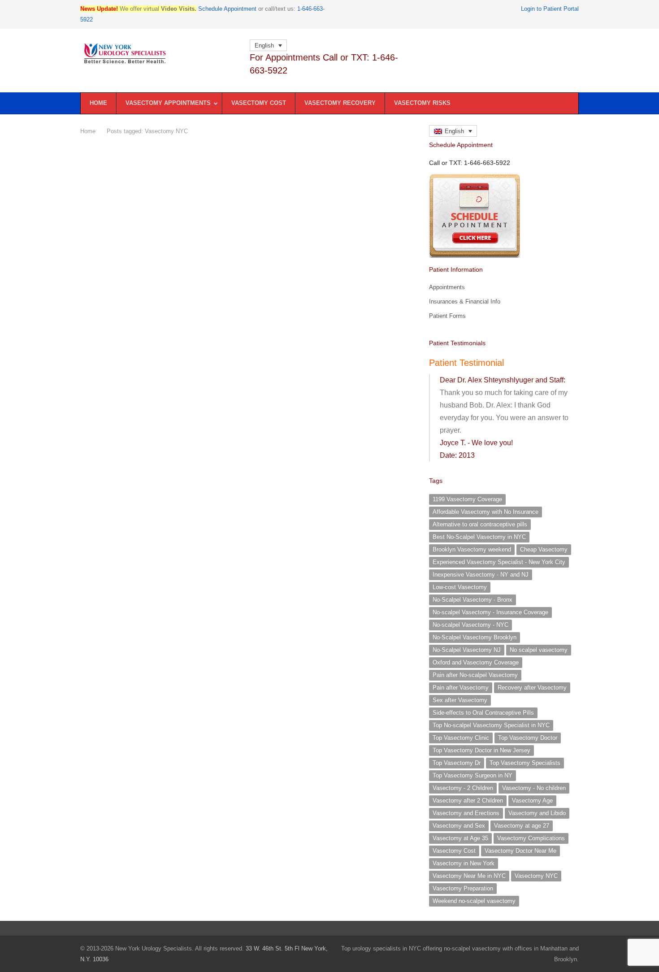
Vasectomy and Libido (537, 813)
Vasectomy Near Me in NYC (469, 875)
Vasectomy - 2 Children (463, 788)
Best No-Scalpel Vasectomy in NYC (479, 537)
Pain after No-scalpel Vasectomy (475, 675)
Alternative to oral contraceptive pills (480, 524)
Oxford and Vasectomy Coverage (476, 662)
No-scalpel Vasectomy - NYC (470, 624)
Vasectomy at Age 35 (460, 838)
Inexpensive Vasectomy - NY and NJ (481, 574)
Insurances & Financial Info (464, 301)
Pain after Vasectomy (461, 687)
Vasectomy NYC (536, 875)
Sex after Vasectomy (460, 700)
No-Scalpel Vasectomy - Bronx (472, 599)
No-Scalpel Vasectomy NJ (467, 650)
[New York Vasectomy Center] (160, 53)
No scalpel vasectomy (539, 650)
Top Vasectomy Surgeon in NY (472, 775)
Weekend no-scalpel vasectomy (474, 901)
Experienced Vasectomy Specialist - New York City (499, 562)
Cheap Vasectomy (544, 549)
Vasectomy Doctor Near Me (520, 850)
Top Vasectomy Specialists (525, 762)
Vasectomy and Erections (466, 813)
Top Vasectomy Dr (457, 762)
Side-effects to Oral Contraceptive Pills (483, 712)
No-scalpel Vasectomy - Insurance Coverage (490, 612)
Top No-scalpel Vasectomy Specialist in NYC (491, 725)
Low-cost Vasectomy (460, 587)
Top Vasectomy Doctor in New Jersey (481, 750)
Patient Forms (447, 315)
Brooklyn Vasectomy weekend (472, 549)
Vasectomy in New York (463, 863)
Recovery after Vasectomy (532, 687)
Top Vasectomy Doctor (527, 737)
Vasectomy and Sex (459, 825)
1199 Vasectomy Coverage (467, 499)
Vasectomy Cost (454, 850)
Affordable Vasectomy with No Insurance (485, 511)
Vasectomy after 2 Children (468, 800)
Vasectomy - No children (534, 788)
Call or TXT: (469, 162)
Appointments (447, 287)
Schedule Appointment (227, 8)
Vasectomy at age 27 (521, 825)
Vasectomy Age (532, 800)
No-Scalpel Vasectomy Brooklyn (474, 637)
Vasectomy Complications (531, 838)
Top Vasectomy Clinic (461, 737)
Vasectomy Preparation (463, 888)
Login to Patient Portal (550, 8)
